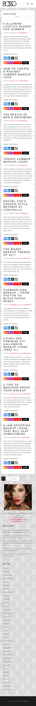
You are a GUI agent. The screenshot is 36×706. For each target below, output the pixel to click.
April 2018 (6, 606)
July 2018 (6, 596)
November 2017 (7, 613)
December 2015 (7, 655)
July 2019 (6, 582)
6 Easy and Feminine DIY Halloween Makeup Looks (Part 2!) (15, 344)
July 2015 (6, 669)
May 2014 (6, 675)
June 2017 (6, 630)
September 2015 (8, 662)
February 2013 (7, 686)
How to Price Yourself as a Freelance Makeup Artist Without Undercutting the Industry (16, 531)
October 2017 (7, 617)
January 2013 (7, 689)
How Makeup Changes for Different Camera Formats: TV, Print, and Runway (16, 537)
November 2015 (7, 658)
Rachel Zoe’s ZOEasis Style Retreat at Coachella (15, 205)
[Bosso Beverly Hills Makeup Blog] (9, 2)
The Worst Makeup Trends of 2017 (16, 251)
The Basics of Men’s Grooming (17, 116)
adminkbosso (23, 33)
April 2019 (6, 589)
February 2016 (7, 648)
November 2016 (7, 641)
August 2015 (6, 665)
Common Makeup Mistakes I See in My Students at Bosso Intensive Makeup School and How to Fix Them (18, 543)
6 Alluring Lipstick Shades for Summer (17, 26)
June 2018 (6, 599)
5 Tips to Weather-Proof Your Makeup (17, 387)
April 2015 (6, 672)
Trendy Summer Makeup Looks (17, 160)
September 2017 (8, 620)
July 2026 (6, 568)
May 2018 (6, 603)
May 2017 (6, 634)
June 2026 (6, 571)
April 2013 (6, 679)
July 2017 (6, 627)
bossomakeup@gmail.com (18, 519)
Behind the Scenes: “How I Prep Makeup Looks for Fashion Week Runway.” (17, 549)
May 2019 (6, 585)
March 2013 (6, 682)
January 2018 (7, 610)
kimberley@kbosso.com (18, 521)
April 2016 (6, 644)
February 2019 (7, 592)
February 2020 (7, 575)
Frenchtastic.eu (24, 701)
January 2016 (7, 651)
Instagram (8, 62)
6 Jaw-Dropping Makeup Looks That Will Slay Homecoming (17, 429)
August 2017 (6, 623)
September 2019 (8, 578)
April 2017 (6, 637)
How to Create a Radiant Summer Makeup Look (17, 73)
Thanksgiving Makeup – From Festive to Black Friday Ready (16, 295)
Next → (15, 479)
